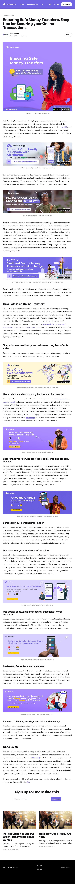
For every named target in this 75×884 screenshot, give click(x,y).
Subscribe (66, 4)
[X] (37, 865)
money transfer (8, 15)
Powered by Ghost (66, 867)
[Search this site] (50, 4)
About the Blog (32, 4)
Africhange (14, 33)
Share (68, 34)
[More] (42, 4)
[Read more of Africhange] (5, 34)
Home (22, 4)
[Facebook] (41, 865)
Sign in (56, 4)
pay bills (64, 127)
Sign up (39, 869)
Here (29, 782)
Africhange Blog (7, 867)
